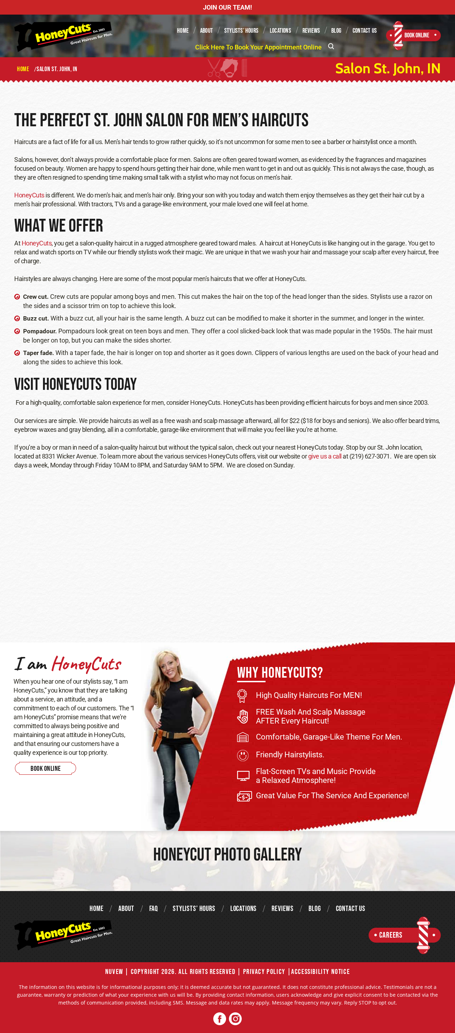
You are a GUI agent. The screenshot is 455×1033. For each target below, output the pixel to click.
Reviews (311, 31)
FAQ (153, 908)
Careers (390, 935)
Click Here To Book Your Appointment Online (258, 47)
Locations (280, 31)
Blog (336, 31)
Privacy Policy (264, 972)
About (206, 31)
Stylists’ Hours (241, 31)
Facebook (220, 1019)
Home (183, 31)
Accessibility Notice (320, 972)
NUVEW (114, 972)
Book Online (417, 35)
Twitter (235, 1019)
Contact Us (365, 31)
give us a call (325, 456)
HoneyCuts (29, 195)
